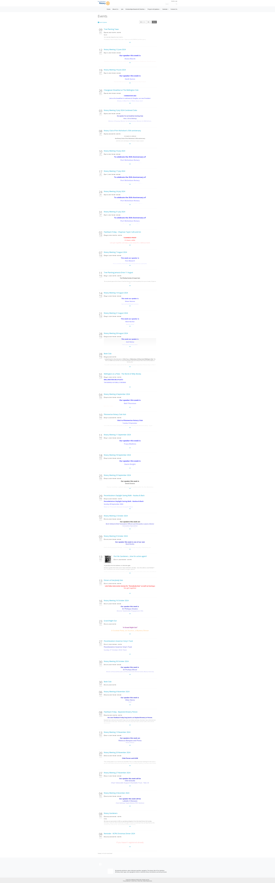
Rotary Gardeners (110, 813)
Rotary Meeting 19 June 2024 (115, 70)
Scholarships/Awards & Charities (134, 9)
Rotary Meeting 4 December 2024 (116, 793)
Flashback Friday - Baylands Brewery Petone (120, 712)
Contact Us (174, 9)
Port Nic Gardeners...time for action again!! (130, 556)
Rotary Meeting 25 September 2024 (117, 475)
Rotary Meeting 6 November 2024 (116, 691)
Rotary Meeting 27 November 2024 (117, 773)
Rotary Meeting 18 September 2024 (117, 455)
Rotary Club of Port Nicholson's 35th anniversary (122, 130)
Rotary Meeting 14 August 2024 (116, 293)
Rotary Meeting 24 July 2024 (114, 191)
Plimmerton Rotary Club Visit (115, 414)
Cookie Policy (134, 881)
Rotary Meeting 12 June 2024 (115, 49)
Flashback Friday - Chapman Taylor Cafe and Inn (122, 232)
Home (108, 9)
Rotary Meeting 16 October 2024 (116, 600)
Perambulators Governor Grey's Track (118, 641)
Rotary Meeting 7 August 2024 (115, 252)
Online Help (140, 881)
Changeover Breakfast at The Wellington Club (121, 90)
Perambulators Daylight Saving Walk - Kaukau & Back (124, 495)
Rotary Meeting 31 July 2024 (114, 212)
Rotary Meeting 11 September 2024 (117, 435)
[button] (103, 22)
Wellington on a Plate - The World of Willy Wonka (122, 374)
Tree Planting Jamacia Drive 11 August (118, 272)
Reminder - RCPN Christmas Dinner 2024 (119, 833)
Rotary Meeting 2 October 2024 (116, 516)
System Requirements (147, 881)
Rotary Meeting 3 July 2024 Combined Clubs (120, 110)
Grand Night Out (110, 621)
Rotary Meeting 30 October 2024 (116, 661)
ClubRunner (133, 879)
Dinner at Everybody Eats (113, 580)
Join (122, 9)
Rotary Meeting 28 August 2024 (116, 333)
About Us (115, 9)
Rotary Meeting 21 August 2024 (116, 313)
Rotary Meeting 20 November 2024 (117, 752)
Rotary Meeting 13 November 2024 (117, 732)
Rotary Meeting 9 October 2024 (116, 536)
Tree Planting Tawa (111, 29)
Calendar (164, 9)
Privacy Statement (126, 881)
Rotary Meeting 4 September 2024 (117, 394)
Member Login (174, 1)
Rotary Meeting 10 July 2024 (114, 151)
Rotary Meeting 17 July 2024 (114, 171)
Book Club (107, 353)
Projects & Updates (153, 9)
